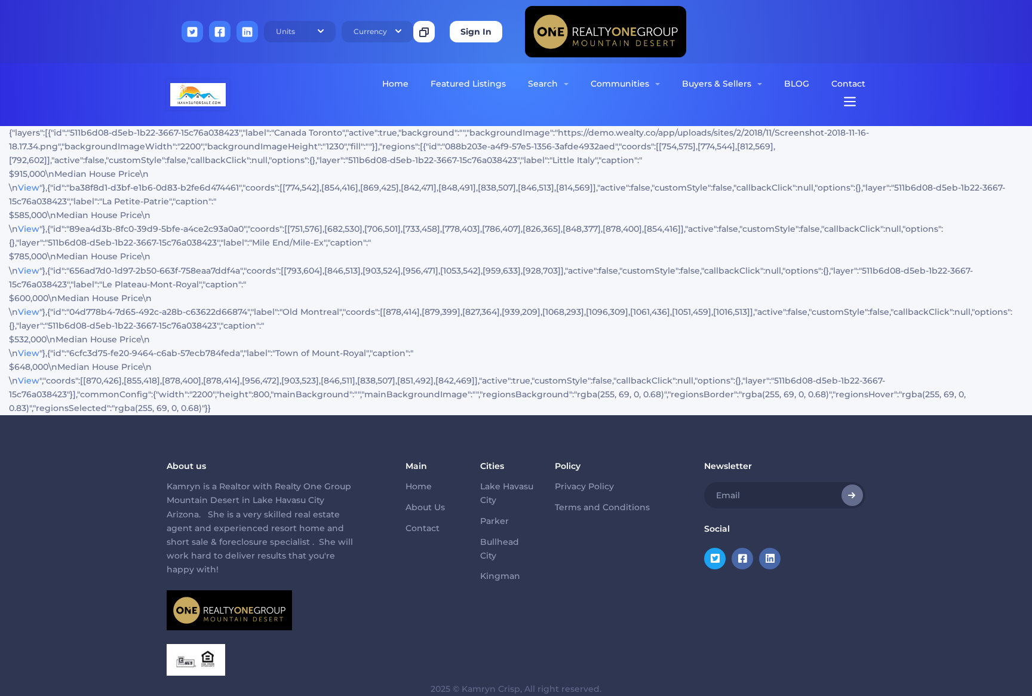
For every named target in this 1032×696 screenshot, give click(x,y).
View (28, 187)
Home (395, 83)
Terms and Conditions (602, 507)
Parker (494, 521)
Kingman (500, 576)
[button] (300, 31)
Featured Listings (468, 83)
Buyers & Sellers (716, 83)
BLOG (796, 83)
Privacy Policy (584, 486)
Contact (848, 83)
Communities (620, 83)
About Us (425, 507)
